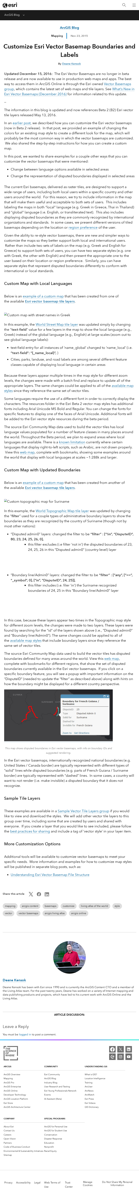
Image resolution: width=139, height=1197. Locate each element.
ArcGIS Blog (12, 14)
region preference (83, 227)
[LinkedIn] (128, 1049)
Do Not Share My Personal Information (117, 1184)
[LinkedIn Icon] (46, 895)
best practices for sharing (30, 831)
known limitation (72, 442)
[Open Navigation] (134, 5)
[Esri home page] (10, 5)
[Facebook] (112, 1049)
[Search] (124, 5)
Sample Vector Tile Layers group (83, 811)
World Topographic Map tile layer (62, 511)
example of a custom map (43, 296)
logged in (25, 1034)
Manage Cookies (87, 1184)
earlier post (22, 123)
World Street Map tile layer (57, 324)
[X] (120, 1049)
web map (27, 452)
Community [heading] (51, 1066)
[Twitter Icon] (31, 895)
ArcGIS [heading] (7, 1066)
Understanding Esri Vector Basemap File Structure (50, 875)
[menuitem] (24, 1074)
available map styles (25, 640)
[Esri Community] (112, 1056)
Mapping (57, 35)
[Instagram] (120, 1056)
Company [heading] (9, 1118)
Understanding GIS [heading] (96, 1066)
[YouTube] (128, 1056)
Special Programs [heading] (54, 1118)
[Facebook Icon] (39, 895)
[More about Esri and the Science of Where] (11, 1054)
